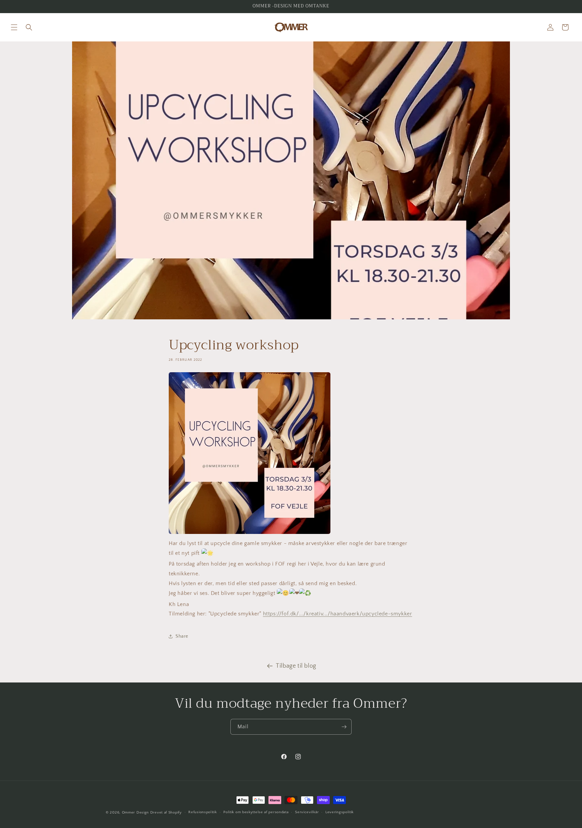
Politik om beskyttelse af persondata (255, 812)
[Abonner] (343, 727)
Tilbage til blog (296, 666)
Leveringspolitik (339, 812)
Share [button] (181, 636)
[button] (14, 27)
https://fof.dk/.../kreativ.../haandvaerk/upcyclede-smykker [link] (337, 614)
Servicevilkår (307, 812)
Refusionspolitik (202, 812)
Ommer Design (135, 812)
